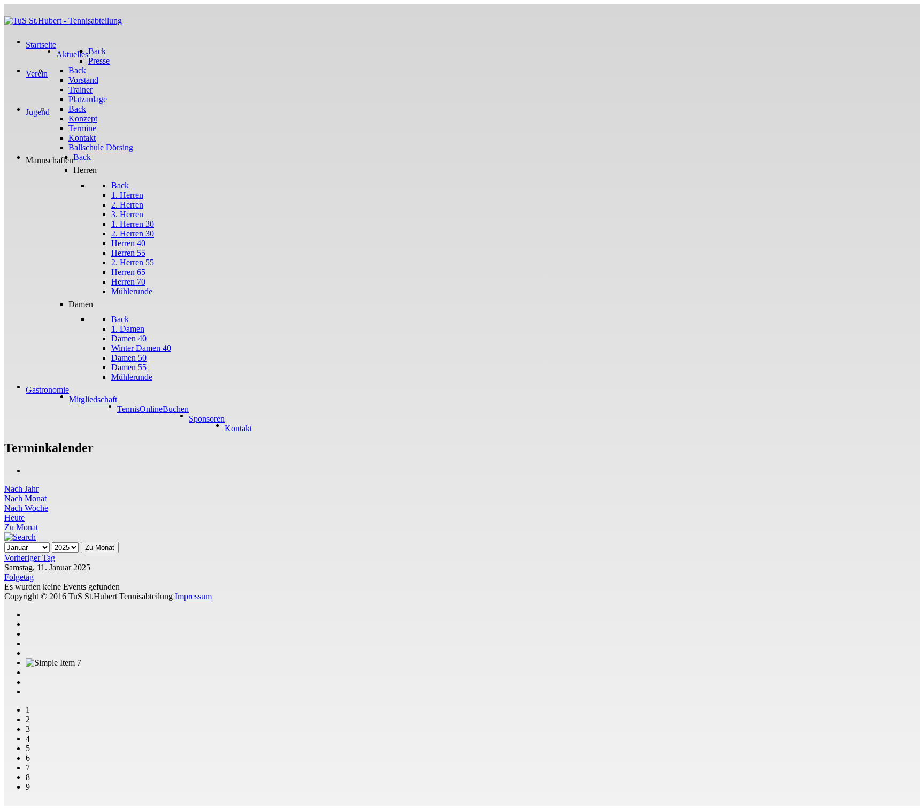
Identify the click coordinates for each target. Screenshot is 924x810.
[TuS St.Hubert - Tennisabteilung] (63, 20)
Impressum (193, 596)
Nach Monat (25, 498)
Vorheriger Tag (29, 557)
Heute (14, 517)
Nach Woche (26, 508)
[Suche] (20, 536)
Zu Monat (21, 527)
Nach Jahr (21, 488)
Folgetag (19, 577)
